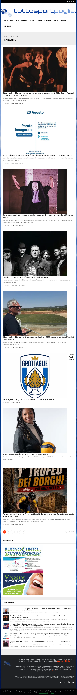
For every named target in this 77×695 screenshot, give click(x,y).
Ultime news (8, 603)
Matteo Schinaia (63, 661)
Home (6, 21)
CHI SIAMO (7, 26)
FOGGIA (32, 21)
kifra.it (53, 671)
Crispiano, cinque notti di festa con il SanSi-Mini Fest (25, 277)
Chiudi (52, 693)
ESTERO (63, 21)
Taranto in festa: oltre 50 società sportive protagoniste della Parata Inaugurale (37, 155)
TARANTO (47, 21)
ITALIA (56, 21)
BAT (17, 21)
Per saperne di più (43, 693)
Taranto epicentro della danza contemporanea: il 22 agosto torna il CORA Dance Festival (40, 642)
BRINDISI (24, 21)
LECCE (40, 21)
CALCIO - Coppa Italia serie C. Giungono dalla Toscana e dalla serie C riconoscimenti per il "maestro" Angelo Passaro (41, 609)
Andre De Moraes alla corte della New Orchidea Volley (26, 454)
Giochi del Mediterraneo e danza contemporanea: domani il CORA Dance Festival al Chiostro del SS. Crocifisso (40, 616)
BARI (11, 21)
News (10, 36)
